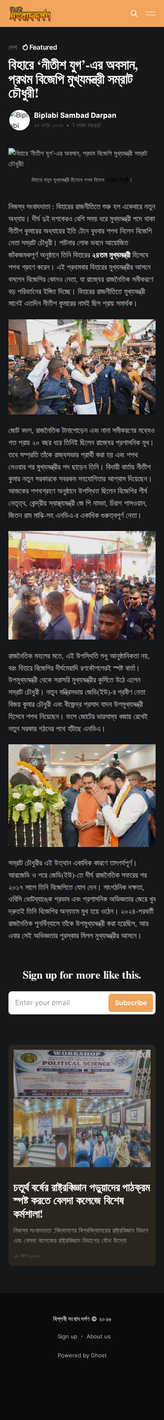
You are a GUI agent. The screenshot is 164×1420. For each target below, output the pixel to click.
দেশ (12, 47)
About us (99, 1336)
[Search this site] (134, 13)
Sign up (67, 1336)
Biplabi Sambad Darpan (75, 115)
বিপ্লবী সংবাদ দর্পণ (71, 1319)
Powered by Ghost (82, 1355)
